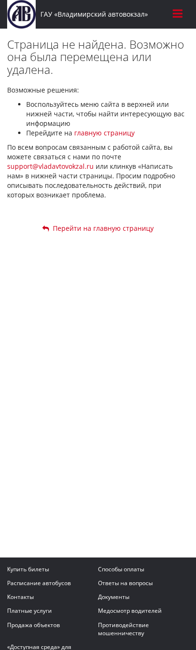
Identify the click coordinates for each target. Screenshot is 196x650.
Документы (113, 597)
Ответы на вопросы (125, 583)
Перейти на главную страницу (101, 228)
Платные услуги (29, 611)
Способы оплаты (121, 569)
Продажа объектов (33, 625)
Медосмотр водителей (130, 611)
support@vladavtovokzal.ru (50, 166)
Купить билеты (28, 569)
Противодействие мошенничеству (123, 629)
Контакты (20, 597)
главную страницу (104, 132)
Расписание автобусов (39, 583)
